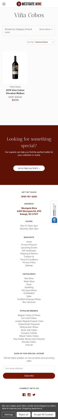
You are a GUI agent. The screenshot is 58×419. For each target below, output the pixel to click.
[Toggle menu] (4, 4)
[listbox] (44, 42)
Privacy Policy (29, 262)
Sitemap (29, 265)
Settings (8, 414)
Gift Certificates (29, 250)
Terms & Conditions (29, 259)
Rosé (29, 284)
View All (29, 345)
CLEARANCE (29, 293)
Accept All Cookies (43, 414)
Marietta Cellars (29, 342)
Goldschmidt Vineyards (29, 324)
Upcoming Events (29, 247)
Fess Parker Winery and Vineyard (29, 339)
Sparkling (29, 287)
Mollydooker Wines (29, 327)
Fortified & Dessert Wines (29, 299)
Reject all (23, 414)
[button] (29, 31)
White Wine (29, 281)
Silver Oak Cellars (29, 330)
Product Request (29, 244)
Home (29, 241)
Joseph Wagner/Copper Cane (29, 321)
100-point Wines (29, 290)
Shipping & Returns (29, 253)
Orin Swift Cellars (29, 318)
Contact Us (29, 256)
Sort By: (30, 42)
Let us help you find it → (29, 168)
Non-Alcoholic (29, 302)
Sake (29, 296)
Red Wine (29, 278)
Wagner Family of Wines (29, 315)
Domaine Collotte (29, 333)
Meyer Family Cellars (29, 336)
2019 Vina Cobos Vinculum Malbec (15, 92)
